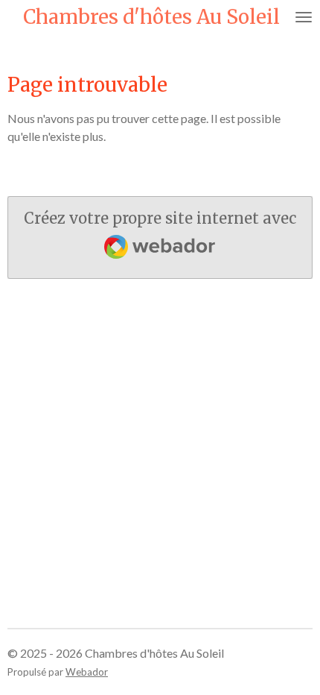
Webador (86, 672)
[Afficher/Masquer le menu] (303, 17)
